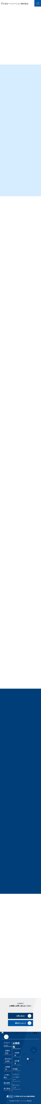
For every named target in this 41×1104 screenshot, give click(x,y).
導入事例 (7, 1088)
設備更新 (7, 1068)
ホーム (4, 9)
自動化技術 (13, 9)
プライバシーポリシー (16, 1077)
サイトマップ (16, 1086)
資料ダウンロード (13, 57)
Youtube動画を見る (11, 586)
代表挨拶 (16, 1054)
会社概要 (16, 1062)
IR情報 (15, 1069)
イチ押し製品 (7, 1076)
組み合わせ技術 (8, 1060)
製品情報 (7, 1083)
